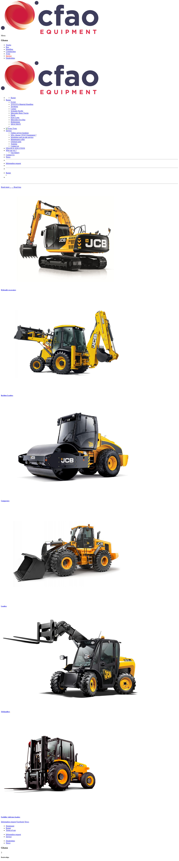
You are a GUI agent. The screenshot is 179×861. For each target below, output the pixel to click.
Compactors (5, 501)
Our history (15, 153)
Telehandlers (5, 712)
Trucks (8, 45)
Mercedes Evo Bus (18, 120)
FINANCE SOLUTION (15, 148)
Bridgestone (15, 122)
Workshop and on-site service (22, 137)
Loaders (4, 606)
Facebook (20, 822)
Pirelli (13, 115)
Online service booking (20, 133)
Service (9, 56)
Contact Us (10, 155)
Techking (14, 106)
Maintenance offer (18, 139)
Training (14, 144)
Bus (7, 47)
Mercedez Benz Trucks (19, 113)
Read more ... (6, 187)
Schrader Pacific (17, 111)
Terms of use (11, 830)
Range (13, 98)
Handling (9, 49)
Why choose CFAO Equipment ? (23, 135)
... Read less (16, 187)
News (8, 157)
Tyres (8, 54)
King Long (15, 117)
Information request (13, 163)
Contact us (15, 146)
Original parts (16, 142)
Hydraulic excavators (8, 290)
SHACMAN (16, 124)
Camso (13, 109)
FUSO (13, 102)
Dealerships (10, 58)
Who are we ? (11, 150)
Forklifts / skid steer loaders (10, 817)
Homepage (10, 826)
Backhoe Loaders (7, 395)
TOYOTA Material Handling (22, 104)
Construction (11, 51)
